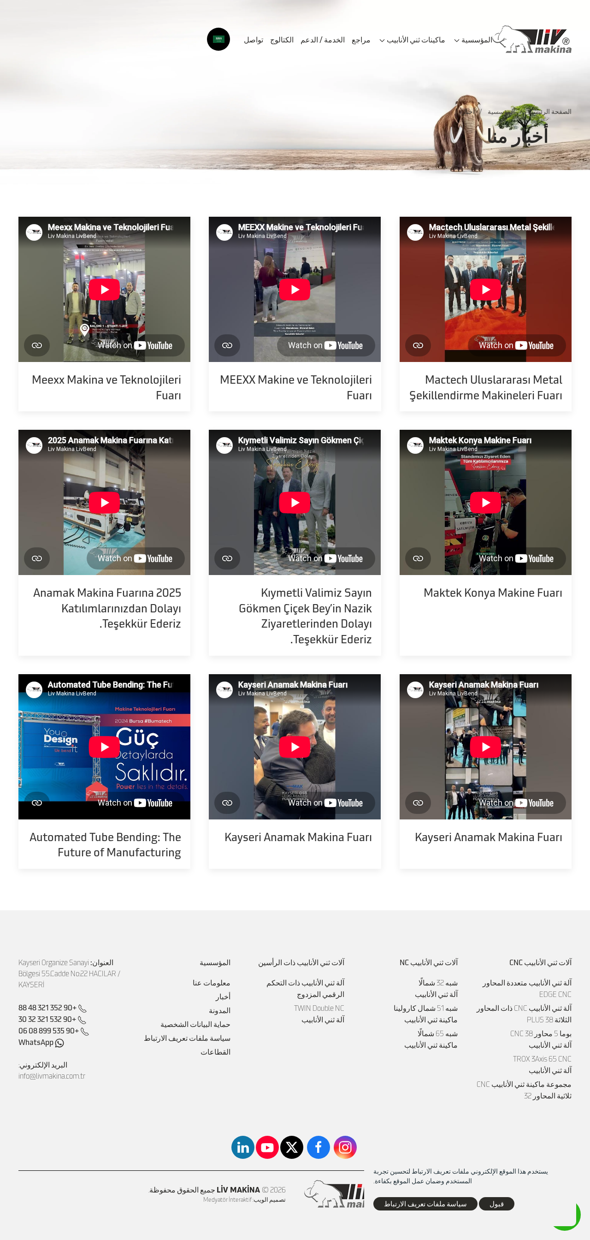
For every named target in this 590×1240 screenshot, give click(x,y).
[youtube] (267, 1147)
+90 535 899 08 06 (48, 1030)
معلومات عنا (211, 982)
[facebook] (318, 1147)
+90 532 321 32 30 (47, 1019)
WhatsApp (36, 1042)
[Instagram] (345, 1147)
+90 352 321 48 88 (47, 1007)
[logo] (532, 39)
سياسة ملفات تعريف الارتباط (187, 1038)
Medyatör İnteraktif (227, 1199)
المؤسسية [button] (476, 39)
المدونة (219, 1010)
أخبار (223, 996)
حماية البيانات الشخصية (195, 1024)
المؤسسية (501, 111)
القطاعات (215, 1051)
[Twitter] (291, 1147)
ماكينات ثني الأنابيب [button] (416, 39)
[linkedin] (242, 1147)
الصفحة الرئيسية (550, 111)
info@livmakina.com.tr (51, 1075)
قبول (497, 1203)
